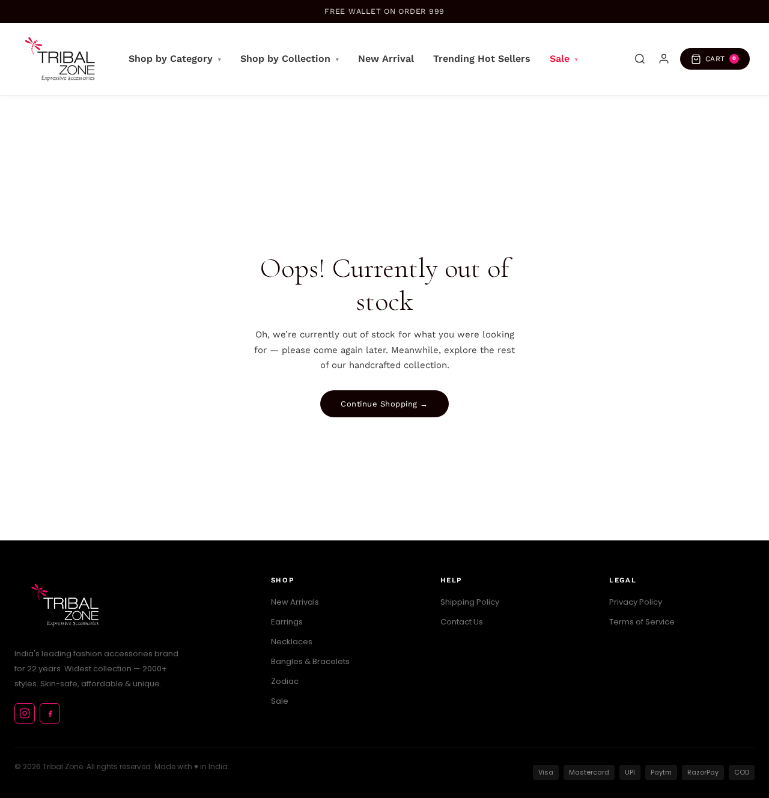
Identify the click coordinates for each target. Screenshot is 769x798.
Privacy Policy (635, 602)
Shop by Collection (289, 58)
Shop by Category (175, 58)
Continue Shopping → (384, 403)
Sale (564, 58)
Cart (721, 59)
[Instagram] (24, 713)
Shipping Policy (469, 602)
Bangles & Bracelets (310, 661)
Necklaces (291, 641)
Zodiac (285, 681)
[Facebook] (50, 713)
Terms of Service (642, 621)
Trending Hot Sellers (481, 58)
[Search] (639, 58)
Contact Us (461, 621)
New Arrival (386, 58)
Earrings (287, 621)
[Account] (663, 58)
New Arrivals (295, 602)
